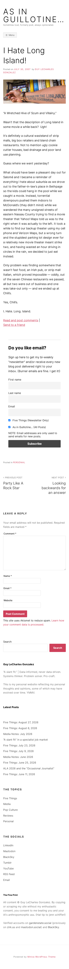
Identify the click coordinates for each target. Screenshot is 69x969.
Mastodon (9, 851)
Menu (11, 35)
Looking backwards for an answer (54, 485)
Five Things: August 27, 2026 (20, 722)
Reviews (8, 815)
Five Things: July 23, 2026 (19, 745)
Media (7, 804)
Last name (14, 393)
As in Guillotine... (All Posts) (29, 427)
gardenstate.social (40, 923)
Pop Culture (10, 809)
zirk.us (11, 927)
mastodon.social (31, 927)
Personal (19, 462)
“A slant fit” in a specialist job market (25, 739)
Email (11, 406)
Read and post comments (20, 320)
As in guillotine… (34, 15)
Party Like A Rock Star (13, 483)
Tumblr (7, 862)
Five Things (10, 798)
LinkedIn (8, 845)
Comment (10, 533)
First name (14, 379)
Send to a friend (14, 325)
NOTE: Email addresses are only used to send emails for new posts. (32, 434)
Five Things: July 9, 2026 (18, 751)
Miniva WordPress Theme (41, 957)
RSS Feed (9, 874)
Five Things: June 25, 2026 (19, 762)
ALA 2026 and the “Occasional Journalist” (28, 768)
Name (8, 576)
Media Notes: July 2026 (17, 734)
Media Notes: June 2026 (18, 757)
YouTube (8, 868)
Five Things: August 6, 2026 (20, 728)
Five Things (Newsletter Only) (30, 420)
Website (8, 600)
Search (7, 641)
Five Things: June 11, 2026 (19, 774)
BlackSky (8, 857)
